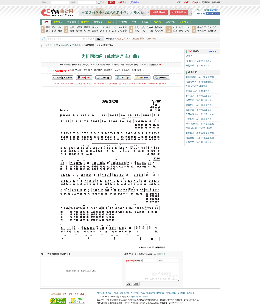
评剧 (143, 31)
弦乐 (175, 31)
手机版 (144, 21)
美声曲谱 (65, 45)
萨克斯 (95, 27)
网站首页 (100, 293)
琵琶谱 (95, 31)
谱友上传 (201, 31)
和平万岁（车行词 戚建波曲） (200, 96)
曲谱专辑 (85, 21)
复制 (134, 70)
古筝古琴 (122, 27)
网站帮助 (206, 2)
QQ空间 (78, 70)
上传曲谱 (186, 2)
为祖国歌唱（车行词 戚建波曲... (201, 77)
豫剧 (137, 31)
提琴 (114, 31)
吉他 (114, 27)
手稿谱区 (201, 27)
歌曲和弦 (212, 31)
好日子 (189, 56)
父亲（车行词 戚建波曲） (198, 86)
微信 (72, 70)
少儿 (54, 31)
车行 (79, 65)
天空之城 (121, 38)
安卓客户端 (124, 293)
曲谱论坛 (184, 21)
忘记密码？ (134, 2)
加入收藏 (142, 77)
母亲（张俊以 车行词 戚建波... (200, 128)
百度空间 (108, 70)
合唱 (48, 31)
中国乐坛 (157, 21)
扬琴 (102, 31)
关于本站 (134, 293)
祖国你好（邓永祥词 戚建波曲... (201, 138)
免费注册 (122, 2)
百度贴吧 (126, 70)
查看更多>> (213, 51)
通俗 (54, 27)
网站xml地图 (171, 293)
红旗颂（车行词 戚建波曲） (199, 91)
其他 (187, 31)
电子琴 (79, 27)
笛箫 (72, 31)
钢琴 (72, 27)
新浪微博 (88, 70)
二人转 (150, 31)
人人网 (117, 70)
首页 (178, 2)
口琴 (108, 31)
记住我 (103, 2)
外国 (60, 31)
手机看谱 (123, 77)
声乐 (175, 27)
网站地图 (160, 293)
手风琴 (87, 27)
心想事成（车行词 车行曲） (199, 65)
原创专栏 (58, 21)
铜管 (108, 27)
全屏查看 (103, 77)
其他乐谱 (122, 31)
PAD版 (115, 293)
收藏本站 (216, 2)
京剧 (137, 27)
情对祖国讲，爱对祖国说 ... (198, 61)
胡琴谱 (87, 31)
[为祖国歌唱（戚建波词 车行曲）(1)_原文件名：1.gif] (111, 249)
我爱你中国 (150, 38)
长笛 (102, 27)
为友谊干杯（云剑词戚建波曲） (200, 82)
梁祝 (142, 38)
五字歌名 (76, 45)
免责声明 (152, 293)
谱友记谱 (212, 27)
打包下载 (84, 77)
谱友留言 (196, 2)
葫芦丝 (79, 31)
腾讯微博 (98, 70)
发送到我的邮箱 (62, 77)
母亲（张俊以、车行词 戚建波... (201, 124)
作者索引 (98, 21)
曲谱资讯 (170, 21)
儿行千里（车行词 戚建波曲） (200, 142)
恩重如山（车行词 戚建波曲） (200, 105)
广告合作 (143, 293)
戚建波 (68, 65)
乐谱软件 (123, 21)
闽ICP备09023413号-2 (140, 297)
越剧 (143, 27)
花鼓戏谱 (159, 27)
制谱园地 (71, 21)
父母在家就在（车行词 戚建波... (201, 114)
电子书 (111, 21)
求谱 (134, 21)
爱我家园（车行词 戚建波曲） (200, 110)
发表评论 (161, 77)
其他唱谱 (159, 31)
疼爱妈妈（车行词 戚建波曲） (200, 100)
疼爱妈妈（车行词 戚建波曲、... (201, 119)
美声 (60, 27)
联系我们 (190, 293)
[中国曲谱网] (57, 17)
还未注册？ (161, 254)
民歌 (48, 27)
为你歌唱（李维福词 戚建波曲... (201, 133)
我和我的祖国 (132, 38)
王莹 (92, 65)
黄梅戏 (150, 27)
